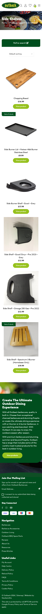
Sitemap (20, 595)
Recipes (5, 540)
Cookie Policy (7, 588)
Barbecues (6, 525)
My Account (7, 562)
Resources (6, 547)
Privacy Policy (7, 585)
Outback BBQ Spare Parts (12, 536)
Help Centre (6, 566)
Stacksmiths (7, 598)
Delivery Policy (8, 570)
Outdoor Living (8, 532)
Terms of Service (30, 604)
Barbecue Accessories (10, 528)
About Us (5, 543)
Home (4, 22)
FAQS (4, 577)
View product (21, 106)
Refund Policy (7, 573)
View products (12, 455)
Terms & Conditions (10, 581)
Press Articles (7, 551)
